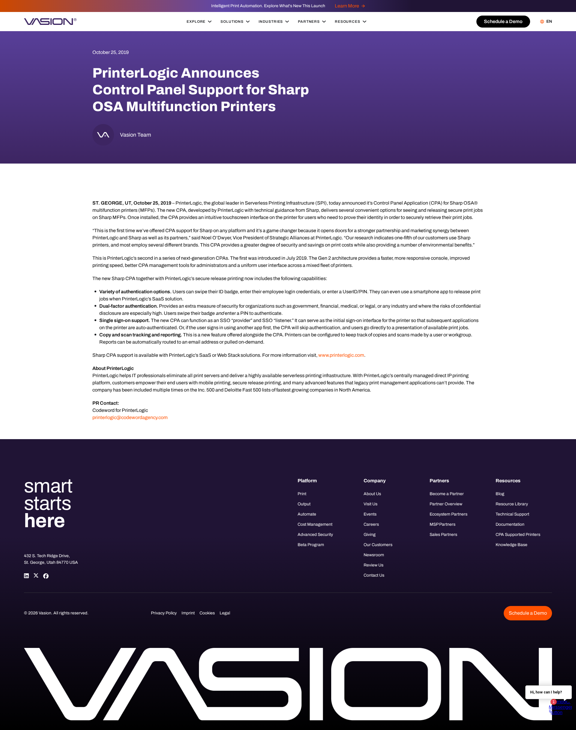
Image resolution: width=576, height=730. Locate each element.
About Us (372, 494)
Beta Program (311, 544)
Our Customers (378, 544)
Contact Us (374, 575)
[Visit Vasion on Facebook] (45, 575)
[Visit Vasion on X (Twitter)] (36, 575)
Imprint (188, 613)
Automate (307, 514)
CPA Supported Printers (518, 534)
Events (370, 514)
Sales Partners (443, 534)
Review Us (373, 565)
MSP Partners (442, 524)
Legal (225, 613)
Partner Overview (446, 504)
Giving (370, 534)
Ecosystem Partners (448, 514)
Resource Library (512, 504)
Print (302, 494)
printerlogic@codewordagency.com (130, 417)
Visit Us (370, 504)
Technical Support (512, 514)
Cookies (207, 613)
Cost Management (315, 524)
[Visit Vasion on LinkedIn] (26, 575)
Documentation (510, 524)
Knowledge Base (511, 544)
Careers (371, 524)
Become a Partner (447, 494)
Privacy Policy (164, 613)
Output (304, 504)
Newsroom (374, 555)
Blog (500, 494)
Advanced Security (315, 534)
